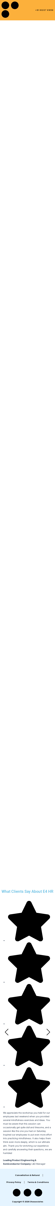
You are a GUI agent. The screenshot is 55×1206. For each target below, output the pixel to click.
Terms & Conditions (38, 1182)
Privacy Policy (13, 1182)
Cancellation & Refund (27, 1175)
